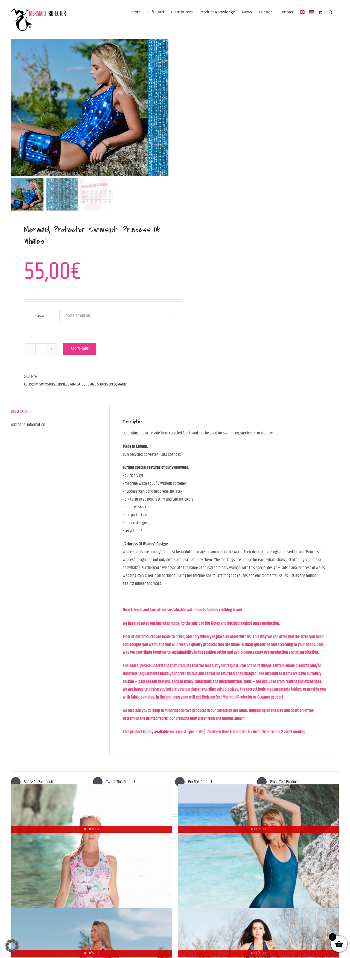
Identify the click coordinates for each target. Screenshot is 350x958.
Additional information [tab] (28, 424)
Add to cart (79, 349)
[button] (330, 11)
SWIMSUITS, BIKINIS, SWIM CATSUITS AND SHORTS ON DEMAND (82, 384)
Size (39, 316)
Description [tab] (19, 411)
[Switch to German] (311, 11)
